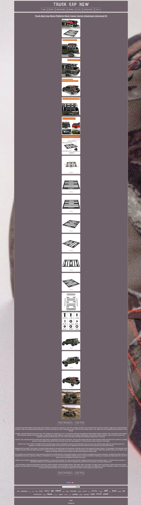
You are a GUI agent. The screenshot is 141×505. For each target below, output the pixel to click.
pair (70, 494)
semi (18, 491)
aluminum (24, 491)
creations (55, 494)
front (36, 491)
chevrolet (86, 494)
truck (99, 493)
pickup (75, 494)
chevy (46, 490)
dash (110, 491)
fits (124, 491)
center (60, 494)
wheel (58, 490)
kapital (85, 491)
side (52, 491)
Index (71, 500)
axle (33, 491)
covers (80, 494)
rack (29, 491)
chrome (94, 491)
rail (106, 490)
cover (105, 494)
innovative (119, 491)
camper (101, 491)
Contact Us (71, 503)
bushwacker (38, 494)
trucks (44, 494)
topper (63, 491)
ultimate (79, 491)
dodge (41, 491)
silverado (73, 491)
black (49, 494)
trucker (66, 494)
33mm (67, 491)
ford (114, 491)
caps (92, 493)
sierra (89, 491)
